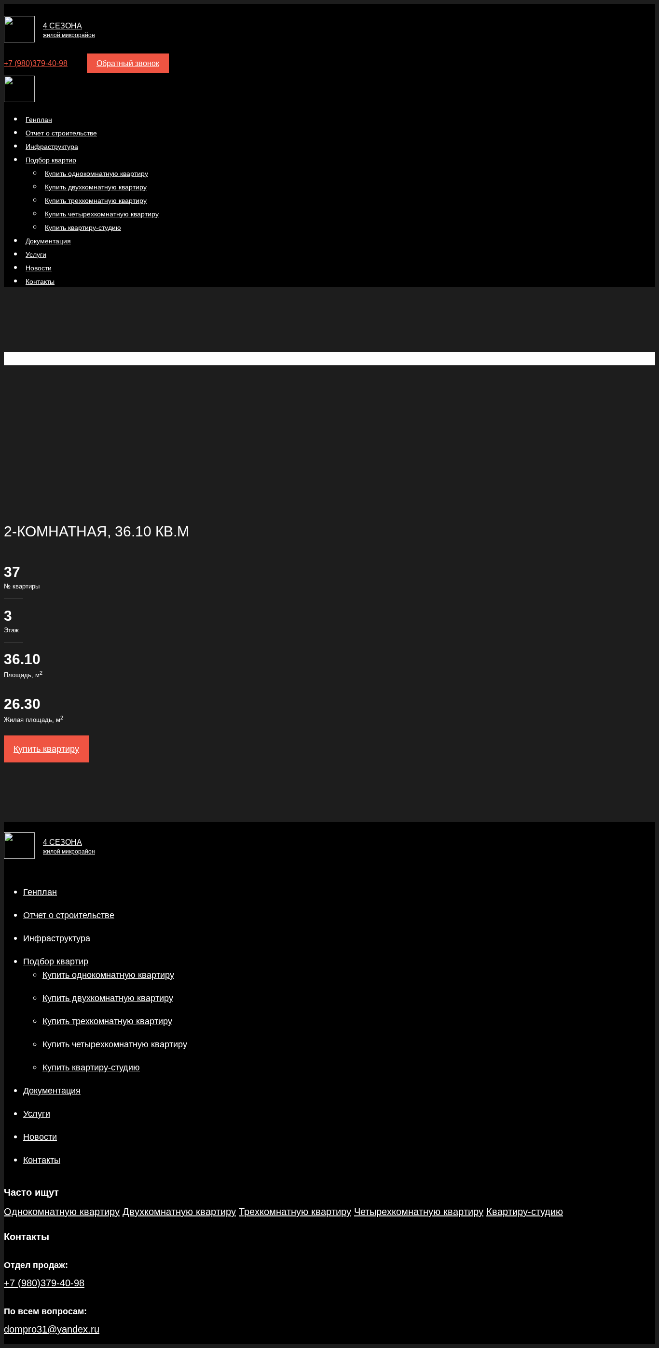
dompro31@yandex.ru (51, 1329)
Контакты (40, 281)
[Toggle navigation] (7, 52)
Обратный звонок (127, 63)
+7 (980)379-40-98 (36, 63)
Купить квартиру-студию (83, 227)
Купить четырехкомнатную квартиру (114, 1044)
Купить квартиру (46, 749)
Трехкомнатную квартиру (295, 1211)
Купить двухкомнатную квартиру (107, 998)
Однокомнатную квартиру (62, 1211)
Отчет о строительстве (68, 915)
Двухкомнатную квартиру (179, 1211)
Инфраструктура (56, 938)
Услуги (36, 1114)
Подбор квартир (55, 961)
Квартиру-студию (524, 1211)
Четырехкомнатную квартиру (418, 1211)
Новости (40, 1137)
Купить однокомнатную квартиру (108, 975)
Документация (52, 1090)
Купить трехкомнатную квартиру (107, 1021)
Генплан (40, 892)
